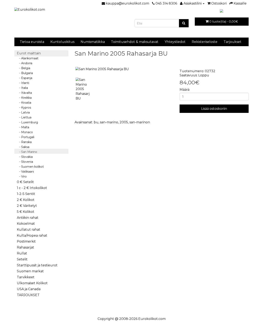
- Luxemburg (27, 122)
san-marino (109, 122)
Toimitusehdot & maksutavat (134, 42)
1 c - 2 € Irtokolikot (32, 188)
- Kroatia (24, 102)
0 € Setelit (25, 182)
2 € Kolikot (26, 200)
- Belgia (23, 68)
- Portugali (25, 137)
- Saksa (23, 147)
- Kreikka (24, 98)
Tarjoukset (232, 42)
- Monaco (25, 132)
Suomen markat (30, 271)
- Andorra (24, 63)
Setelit (22, 259)
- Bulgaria (25, 73)
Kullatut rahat (28, 229)
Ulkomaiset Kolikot (32, 283)
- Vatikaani (25, 171)
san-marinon (139, 122)
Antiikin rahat (27, 218)
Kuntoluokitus (62, 42)
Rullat (22, 253)
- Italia (22, 88)
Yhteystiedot (175, 42)
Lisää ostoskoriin (214, 109)
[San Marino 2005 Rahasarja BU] (124, 69)
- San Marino (27, 152)
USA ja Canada (28, 289)
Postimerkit (26, 241)
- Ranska (24, 142)
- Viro (22, 176)
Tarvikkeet (26, 277)
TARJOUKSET (28, 295)
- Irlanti (23, 83)
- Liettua (24, 117)
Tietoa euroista (32, 42)
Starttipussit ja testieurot (37, 265)
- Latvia (23, 112)
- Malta (23, 127)
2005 (124, 122)
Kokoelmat (26, 224)
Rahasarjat (25, 247)
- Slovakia (25, 157)
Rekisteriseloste (204, 42)
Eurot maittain (29, 53)
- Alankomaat (27, 58)
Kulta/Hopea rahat (32, 235)
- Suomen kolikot (30, 166)
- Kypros (24, 107)
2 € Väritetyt (27, 206)
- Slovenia (25, 162)
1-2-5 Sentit (26, 194)
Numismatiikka (93, 42)
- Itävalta (24, 93)
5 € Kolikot (25, 212)
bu (96, 122)
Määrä (184, 90)
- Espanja (24, 78)
